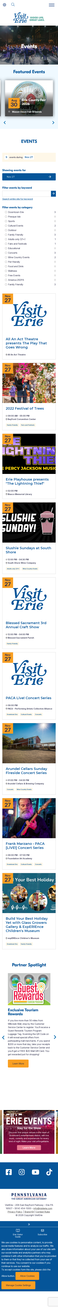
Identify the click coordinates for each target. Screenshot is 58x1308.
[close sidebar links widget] (29, 1224)
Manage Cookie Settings (18, 1285)
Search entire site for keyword (17, 199)
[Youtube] (35, 1172)
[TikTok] (49, 1172)
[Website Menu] (52, 5)
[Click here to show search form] (13, 5)
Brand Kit (29, 1211)
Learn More (18, 1063)
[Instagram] (21, 1172)
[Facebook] (8, 1172)
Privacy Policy (15, 1211)
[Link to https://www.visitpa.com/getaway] (29, 1198)
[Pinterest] (29, 1182)
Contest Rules (43, 1211)
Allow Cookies (27, 1276)
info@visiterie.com (43, 1208)
